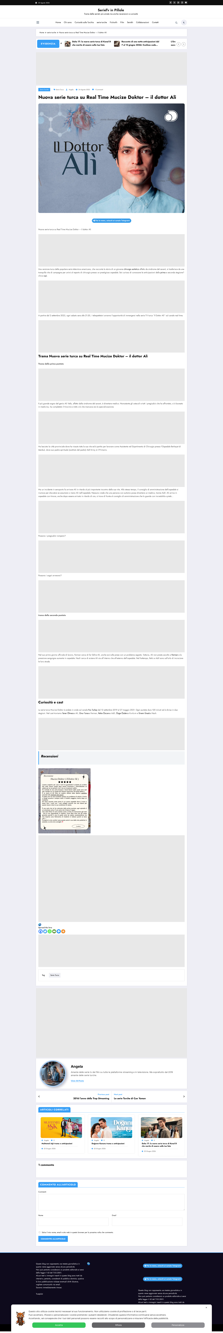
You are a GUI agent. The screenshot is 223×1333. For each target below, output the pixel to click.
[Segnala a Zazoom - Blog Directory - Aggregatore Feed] (39, 924)
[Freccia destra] (183, 44)
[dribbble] (178, 2)
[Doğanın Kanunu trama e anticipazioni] (111, 1127)
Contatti (155, 22)
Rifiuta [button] (118, 1325)
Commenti (42, 1191)
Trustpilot (39, 1294)
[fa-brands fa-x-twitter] (174, 2)
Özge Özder (121, 713)
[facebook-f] (170, 2)
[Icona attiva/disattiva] (37, 22)
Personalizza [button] (178, 1325)
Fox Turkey (93, 709)
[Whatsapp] (50, 931)
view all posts (77, 1081)
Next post (118, 1094)
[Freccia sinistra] (178, 44)
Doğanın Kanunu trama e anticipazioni (108, 1143)
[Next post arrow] (184, 1096)
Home (58, 22)
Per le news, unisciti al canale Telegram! (112, 220)
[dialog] (111, 1318)
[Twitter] (45, 931)
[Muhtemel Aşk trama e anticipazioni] (61, 1127)
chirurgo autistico (131, 269)
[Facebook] (41, 931)
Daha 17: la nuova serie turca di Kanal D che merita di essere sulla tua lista (60, 43)
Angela (71, 89)
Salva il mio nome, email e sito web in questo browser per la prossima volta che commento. (77, 1232)
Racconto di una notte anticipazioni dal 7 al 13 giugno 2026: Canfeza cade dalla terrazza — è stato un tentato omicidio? (109, 43)
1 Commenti (99, 89)
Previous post (103, 1094)
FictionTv (113, 22)
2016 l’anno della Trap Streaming (91, 1098)
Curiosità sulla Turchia (84, 22)
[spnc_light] (184, 22)
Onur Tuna (83, 713)
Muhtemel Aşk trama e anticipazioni (57, 1143)
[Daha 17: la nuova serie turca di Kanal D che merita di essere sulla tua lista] (161, 1127)
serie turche (102, 22)
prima (163, 272)
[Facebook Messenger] (59, 931)
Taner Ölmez (67, 713)
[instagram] (182, 2)
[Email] (54, 931)
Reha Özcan (103, 713)
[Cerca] (176, 23)
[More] (63, 931)
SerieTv (130, 22)
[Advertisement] (105, 68)
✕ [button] (206, 1307)
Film (122, 22)
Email (114, 1215)
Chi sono (68, 22)
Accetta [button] (59, 1325)
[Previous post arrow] (39, 1096)
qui (45, 275)
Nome (40, 1215)
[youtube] (186, 2)
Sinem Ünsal (144, 713)
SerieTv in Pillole (111, 10)
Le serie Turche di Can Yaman (130, 1098)
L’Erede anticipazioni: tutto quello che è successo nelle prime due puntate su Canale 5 (159, 43)
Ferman (175, 654)
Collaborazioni (142, 22)
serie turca (60, 89)
